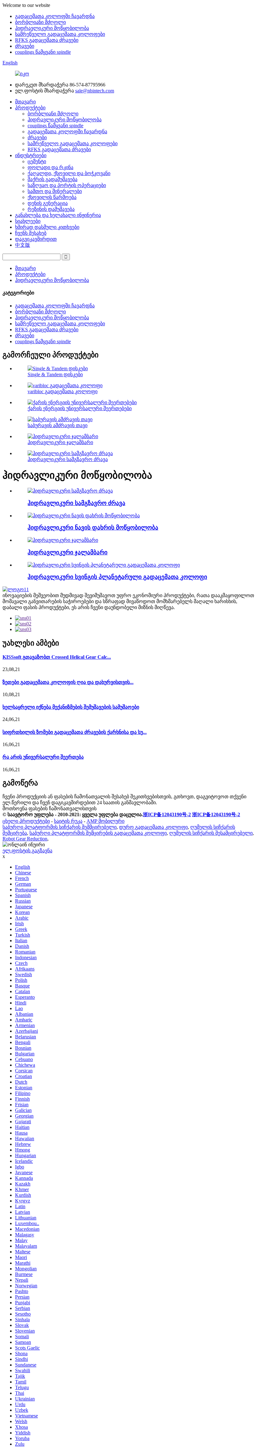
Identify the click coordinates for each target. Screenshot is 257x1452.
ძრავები (24, 46)
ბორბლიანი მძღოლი (40, 22)
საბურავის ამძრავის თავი (57, 425)
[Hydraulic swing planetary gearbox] (104, 565)
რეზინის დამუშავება (51, 209)
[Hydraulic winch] (63, 540)
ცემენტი (37, 161)
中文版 (22, 245)
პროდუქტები (30, 107)
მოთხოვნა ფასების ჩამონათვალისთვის (50, 808)
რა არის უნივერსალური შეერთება (43, 757)
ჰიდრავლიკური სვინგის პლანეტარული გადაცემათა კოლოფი (117, 577)
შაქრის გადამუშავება (52, 179)
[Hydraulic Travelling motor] (70, 490)
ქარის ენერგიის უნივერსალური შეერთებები (80, 408)
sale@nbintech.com (94, 90)
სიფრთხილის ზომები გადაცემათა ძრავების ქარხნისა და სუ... (75, 732)
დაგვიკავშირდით (36, 239)
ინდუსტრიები (30, 155)
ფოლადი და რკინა (50, 167)
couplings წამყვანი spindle (43, 52)
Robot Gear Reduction (25, 838)
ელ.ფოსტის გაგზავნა (27, 850)
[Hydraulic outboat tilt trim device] (84, 515)
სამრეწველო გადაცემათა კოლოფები (60, 34)
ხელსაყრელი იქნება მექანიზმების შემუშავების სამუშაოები (71, 707)
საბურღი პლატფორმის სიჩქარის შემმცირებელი (60, 827)
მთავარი (25, 101)
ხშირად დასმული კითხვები (47, 227)
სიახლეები (27, 221)
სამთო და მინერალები (55, 191)
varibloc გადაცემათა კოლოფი (62, 391)
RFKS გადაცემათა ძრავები (46, 40)
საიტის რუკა (68, 821)
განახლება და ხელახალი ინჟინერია (58, 215)
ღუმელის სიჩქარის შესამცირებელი (211, 833)
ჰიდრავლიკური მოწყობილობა (52, 28)
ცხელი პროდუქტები (26, 821)
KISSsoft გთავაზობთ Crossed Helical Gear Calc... (57, 657)
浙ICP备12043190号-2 (167, 814)
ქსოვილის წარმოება (52, 197)
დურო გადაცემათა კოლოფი (153, 827)
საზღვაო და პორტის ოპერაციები (67, 185)
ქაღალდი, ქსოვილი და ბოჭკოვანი (69, 173)
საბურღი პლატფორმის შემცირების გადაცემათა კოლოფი (98, 833)
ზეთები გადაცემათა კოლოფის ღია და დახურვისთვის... (68, 682)
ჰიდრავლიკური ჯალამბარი (60, 442)
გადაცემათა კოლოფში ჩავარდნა (55, 16)
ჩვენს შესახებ (30, 233)
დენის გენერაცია (48, 203)
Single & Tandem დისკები (55, 374)
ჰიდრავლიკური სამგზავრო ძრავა (68, 459)
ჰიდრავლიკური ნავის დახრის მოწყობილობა (93, 527)
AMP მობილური (105, 821)
